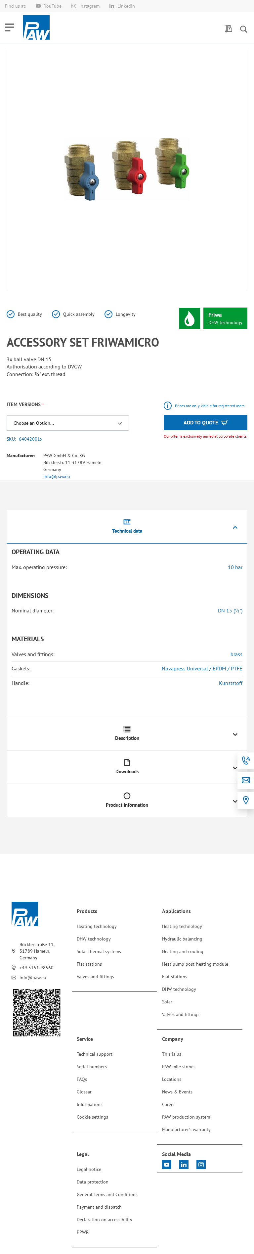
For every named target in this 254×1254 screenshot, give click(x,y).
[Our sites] (245, 800)
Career (168, 1104)
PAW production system (186, 1117)
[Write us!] (245, 780)
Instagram (89, 6)
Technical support (94, 1054)
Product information (127, 805)
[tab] (127, 527)
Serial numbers (92, 1067)
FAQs (82, 1079)
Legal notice (89, 1169)
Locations (171, 1079)
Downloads (127, 771)
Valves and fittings (95, 977)
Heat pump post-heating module (195, 964)
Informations (90, 1104)
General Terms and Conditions (107, 1194)
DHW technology (94, 939)
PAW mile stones (178, 1067)
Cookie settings (92, 1117)
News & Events (177, 1092)
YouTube (53, 6)
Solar (167, 1002)
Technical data (127, 531)
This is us (171, 1054)
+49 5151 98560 (37, 968)
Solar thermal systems (99, 951)
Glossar (84, 1092)
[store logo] (36, 27)
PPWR (83, 1232)
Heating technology (97, 926)
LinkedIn (126, 6)
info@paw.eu (56, 476)
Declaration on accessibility (104, 1220)
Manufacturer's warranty (186, 1130)
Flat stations (89, 964)
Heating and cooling (182, 951)
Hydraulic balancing (182, 939)
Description (127, 738)
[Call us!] (245, 760)
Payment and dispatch (99, 1207)
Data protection (92, 1182)
